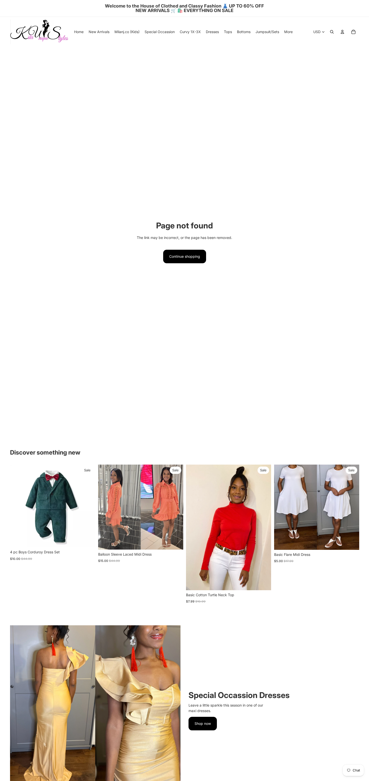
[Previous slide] (193, 527)
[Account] (342, 31)
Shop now (203, 723)
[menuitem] (288, 31)
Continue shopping (184, 256)
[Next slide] (263, 527)
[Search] (331, 31)
